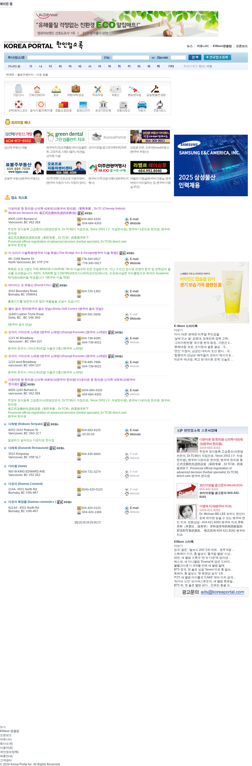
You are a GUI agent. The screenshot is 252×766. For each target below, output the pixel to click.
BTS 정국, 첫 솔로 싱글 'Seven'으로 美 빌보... (203, 569)
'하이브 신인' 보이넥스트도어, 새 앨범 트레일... (204, 581)
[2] (80, 522)
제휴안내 (6, 756)
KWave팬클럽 (222, 46)
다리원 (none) (17, 466)
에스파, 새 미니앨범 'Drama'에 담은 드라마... (203, 561)
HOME (10, 74)
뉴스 (190, 46)
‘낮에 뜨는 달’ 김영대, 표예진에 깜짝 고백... (202, 338)
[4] (87, 522)
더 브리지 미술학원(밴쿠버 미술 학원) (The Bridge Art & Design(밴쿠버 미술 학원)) (63, 253)
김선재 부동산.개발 (15, 147)
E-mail (134, 219)
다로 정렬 (42, 74)
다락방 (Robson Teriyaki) (25, 424)
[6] (95, 522)
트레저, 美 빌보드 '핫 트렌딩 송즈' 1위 (198, 573)
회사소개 (6, 743)
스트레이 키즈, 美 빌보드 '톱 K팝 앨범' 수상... (203, 553)
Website (135, 223)
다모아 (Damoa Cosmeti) (25, 484)
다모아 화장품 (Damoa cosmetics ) (32, 502)
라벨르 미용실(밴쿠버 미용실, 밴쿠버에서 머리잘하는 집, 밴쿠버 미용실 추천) (150, 183)
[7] (98, 522)
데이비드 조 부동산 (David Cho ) (29, 285)
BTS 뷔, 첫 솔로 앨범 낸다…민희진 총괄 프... (203, 585)
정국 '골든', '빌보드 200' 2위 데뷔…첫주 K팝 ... (204, 550)
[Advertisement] (211, 103)
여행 (209, 66)
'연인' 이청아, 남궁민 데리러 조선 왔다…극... (203, 351)
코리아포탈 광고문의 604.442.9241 (221, 485)
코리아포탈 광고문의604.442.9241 (107, 147)
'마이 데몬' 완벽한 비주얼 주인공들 (196, 334)
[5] (91, 522)
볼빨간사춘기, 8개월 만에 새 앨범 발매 (199, 565)
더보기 (178, 330)
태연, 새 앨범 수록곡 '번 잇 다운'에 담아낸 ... (202, 557)
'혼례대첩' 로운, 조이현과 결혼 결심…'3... (200, 347)
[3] (84, 522)
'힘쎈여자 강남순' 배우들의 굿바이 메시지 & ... (204, 355)
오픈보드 (242, 46)
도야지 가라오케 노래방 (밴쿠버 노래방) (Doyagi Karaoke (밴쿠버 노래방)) (57, 332)
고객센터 (6, 760)
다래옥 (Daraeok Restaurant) (28, 448)
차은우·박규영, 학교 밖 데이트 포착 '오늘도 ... (203, 359)
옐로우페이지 (25, 74)
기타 (171, 66)
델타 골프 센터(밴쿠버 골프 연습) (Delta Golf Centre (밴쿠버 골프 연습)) (55, 308)
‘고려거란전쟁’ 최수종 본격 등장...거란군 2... (203, 342)
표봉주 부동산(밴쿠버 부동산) (21, 178)
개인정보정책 (9, 752)
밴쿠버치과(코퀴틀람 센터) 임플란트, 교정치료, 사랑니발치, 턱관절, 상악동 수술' (66, 152)
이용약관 (6, 748)
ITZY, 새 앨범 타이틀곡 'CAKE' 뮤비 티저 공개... (204, 577)
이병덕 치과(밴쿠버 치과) (215, 506)
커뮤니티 (203, 46)
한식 (202, 66)
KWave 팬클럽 (9, 731)
